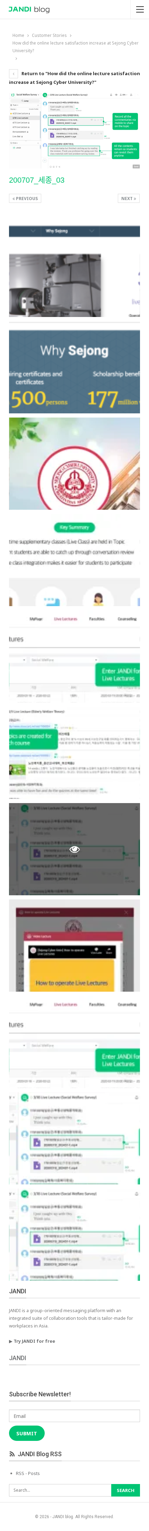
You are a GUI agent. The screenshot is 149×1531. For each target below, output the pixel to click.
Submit (26, 1433)
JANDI (17, 1358)
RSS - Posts (28, 1473)
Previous (26, 198)
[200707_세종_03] (74, 271)
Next (127, 198)
